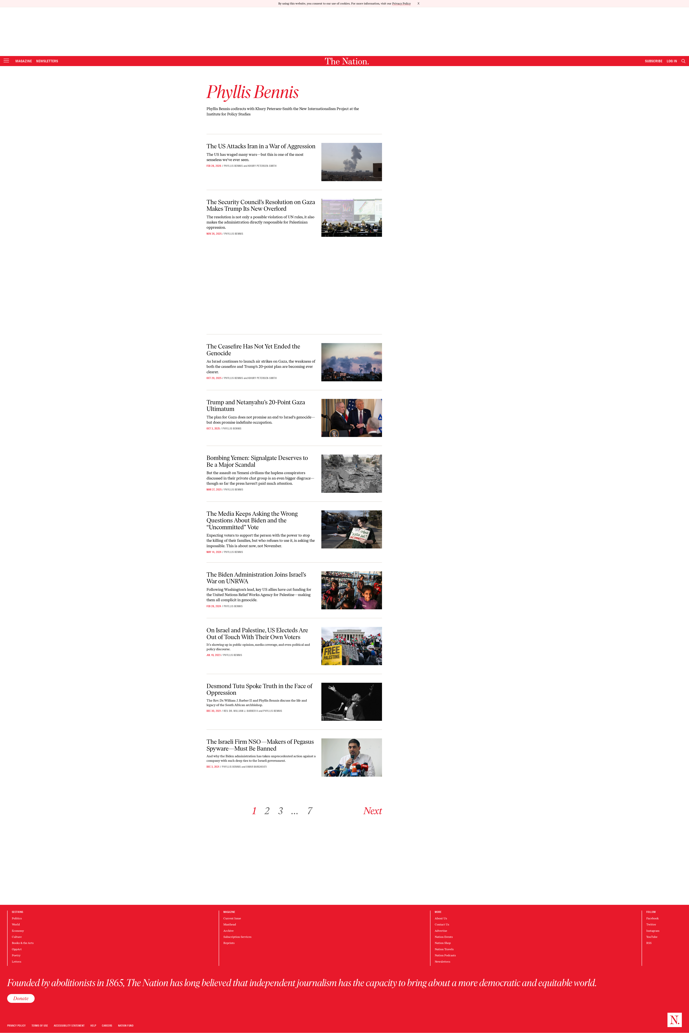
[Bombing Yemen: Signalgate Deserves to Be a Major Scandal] (351, 474)
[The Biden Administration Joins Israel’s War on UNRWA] (351, 590)
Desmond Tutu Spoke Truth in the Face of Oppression (259, 689)
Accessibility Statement (69, 1025)
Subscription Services (237, 937)
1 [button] (254, 810)
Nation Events (444, 937)
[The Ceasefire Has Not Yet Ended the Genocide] (351, 362)
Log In (672, 61)
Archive (228, 930)
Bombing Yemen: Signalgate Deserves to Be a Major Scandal (257, 461)
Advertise (441, 930)
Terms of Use (40, 1025)
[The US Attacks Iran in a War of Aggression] (351, 162)
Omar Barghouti (256, 767)
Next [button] (373, 810)
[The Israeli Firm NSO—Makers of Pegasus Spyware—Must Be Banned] (351, 757)
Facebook (652, 918)
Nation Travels (444, 949)
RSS (648, 943)
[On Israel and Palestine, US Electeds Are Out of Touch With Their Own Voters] (351, 646)
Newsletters (47, 61)
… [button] (295, 810)
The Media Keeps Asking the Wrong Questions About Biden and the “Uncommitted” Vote (252, 520)
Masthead (229, 924)
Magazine (23, 61)
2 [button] (267, 810)
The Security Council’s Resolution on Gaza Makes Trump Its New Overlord (261, 205)
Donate (21, 998)
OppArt (17, 949)
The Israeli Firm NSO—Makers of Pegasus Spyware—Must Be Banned (260, 745)
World (16, 924)
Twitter (651, 924)
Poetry (16, 955)
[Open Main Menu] (6, 60)
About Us (441, 918)
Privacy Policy (401, 3)
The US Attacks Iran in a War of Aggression (261, 146)
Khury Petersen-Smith (262, 166)
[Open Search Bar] (683, 61)
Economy (18, 930)
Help (93, 1025)
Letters (16, 961)
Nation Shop (443, 943)
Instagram (652, 930)
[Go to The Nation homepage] (347, 61)
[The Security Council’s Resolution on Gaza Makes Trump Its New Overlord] (351, 218)
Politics (17, 918)
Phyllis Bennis (233, 166)
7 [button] (309, 810)
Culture (17, 937)
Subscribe (654, 61)
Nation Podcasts (445, 955)
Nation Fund (125, 1025)
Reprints (229, 943)
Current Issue (232, 918)
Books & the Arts (23, 943)
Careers (107, 1025)
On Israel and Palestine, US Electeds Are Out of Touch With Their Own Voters (257, 634)
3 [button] (280, 810)
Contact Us (442, 924)
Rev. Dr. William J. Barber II (241, 711)
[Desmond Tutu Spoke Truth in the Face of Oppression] (351, 702)
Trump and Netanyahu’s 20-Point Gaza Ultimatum (256, 406)
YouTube (651, 937)
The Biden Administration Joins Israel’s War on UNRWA (256, 578)
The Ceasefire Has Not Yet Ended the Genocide (253, 350)
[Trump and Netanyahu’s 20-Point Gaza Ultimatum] (351, 418)
